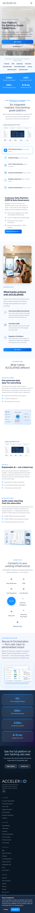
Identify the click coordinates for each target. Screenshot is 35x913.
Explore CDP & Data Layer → (13, 231)
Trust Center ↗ (6, 870)
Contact (4, 889)
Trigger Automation (7, 809)
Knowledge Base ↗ (7, 859)
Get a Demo (17, 42)
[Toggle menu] (31, 3)
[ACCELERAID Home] (10, 3)
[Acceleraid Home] (17, 781)
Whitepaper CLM (6, 864)
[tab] (17, 150)
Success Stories (6, 861)
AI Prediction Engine (7, 803)
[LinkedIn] (4, 791)
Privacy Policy (19, 905)
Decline (6, 909)
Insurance (4, 831)
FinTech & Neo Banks (7, 834)
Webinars (4, 856)
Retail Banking (6, 825)
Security (4, 895)
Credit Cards (5, 828)
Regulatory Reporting (7, 815)
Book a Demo (5, 892)
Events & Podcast (6, 853)
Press (3, 867)
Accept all (15, 909)
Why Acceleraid (6, 880)
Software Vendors (6, 840)
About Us (4, 878)
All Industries (5, 843)
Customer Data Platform (8, 801)
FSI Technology (6, 837)
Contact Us (24, 766)
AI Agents (4, 818)
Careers (4, 883)
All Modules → (17, 46)
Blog (3, 850)
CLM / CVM (5, 806)
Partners (4, 886)
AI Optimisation (6, 812)
